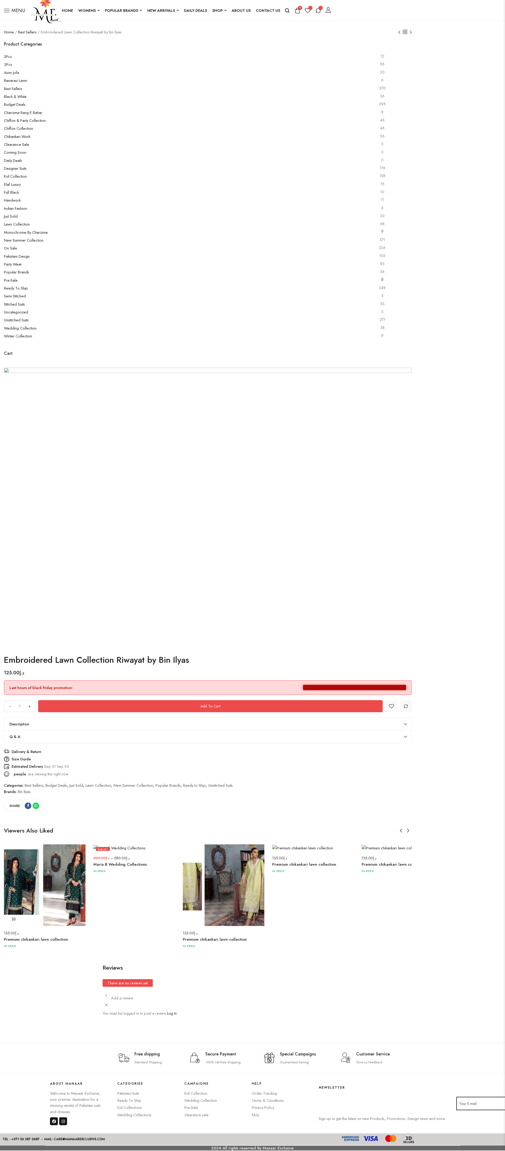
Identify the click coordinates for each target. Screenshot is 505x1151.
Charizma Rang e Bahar (23, 112)
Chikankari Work (17, 136)
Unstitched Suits (16, 320)
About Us (241, 10)
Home (67, 10)
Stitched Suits (14, 304)
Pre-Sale (11, 280)
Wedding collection (20, 328)
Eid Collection (15, 176)
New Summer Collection (23, 240)
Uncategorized (16, 312)
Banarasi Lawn (15, 80)
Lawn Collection (17, 224)
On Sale (10, 248)
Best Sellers (27, 32)
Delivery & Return (26, 751)
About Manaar (66, 1083)
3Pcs (8, 64)
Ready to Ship (16, 288)
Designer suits (15, 168)
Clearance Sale (16, 144)
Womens (87, 10)
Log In (172, 1013)
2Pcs (8, 56)
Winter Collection (18, 336)
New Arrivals (161, 10)
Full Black (11, 192)
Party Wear (13, 264)
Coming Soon (15, 152)
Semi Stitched (15, 296)
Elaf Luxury (12, 184)
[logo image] (46, 10)
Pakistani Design (17, 256)
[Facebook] (54, 1121)
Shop (217, 10)
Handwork (12, 200)
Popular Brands (121, 10)
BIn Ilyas (24, 791)
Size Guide (21, 759)
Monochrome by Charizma (26, 232)
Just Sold (11, 216)
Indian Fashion (15, 208)
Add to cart (210, 706)
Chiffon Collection (18, 128)
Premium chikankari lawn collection (36, 939)
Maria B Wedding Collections (120, 864)
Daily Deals (195, 10)
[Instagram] (63, 1121)
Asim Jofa (11, 72)
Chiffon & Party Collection (25, 120)
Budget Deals (15, 104)
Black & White (15, 96)
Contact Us (268, 10)
